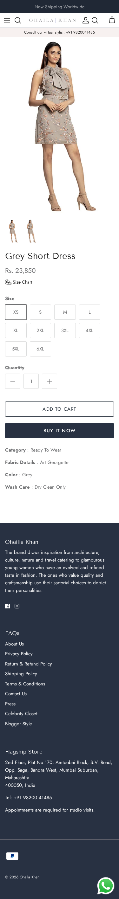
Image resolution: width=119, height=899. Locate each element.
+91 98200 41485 (33, 797)
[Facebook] (7, 606)
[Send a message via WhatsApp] (106, 886)
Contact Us (16, 693)
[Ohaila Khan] (52, 20)
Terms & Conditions (25, 683)
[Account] (84, 20)
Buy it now (59, 430)
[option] (59, 126)
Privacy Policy (19, 653)
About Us (14, 643)
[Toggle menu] (7, 20)
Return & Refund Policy (28, 663)
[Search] (21, 20)
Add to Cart (59, 409)
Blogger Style (18, 723)
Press (10, 703)
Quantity (14, 367)
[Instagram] (17, 606)
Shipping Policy (21, 673)
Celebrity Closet (21, 713)
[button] (18, 282)
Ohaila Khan (29, 877)
